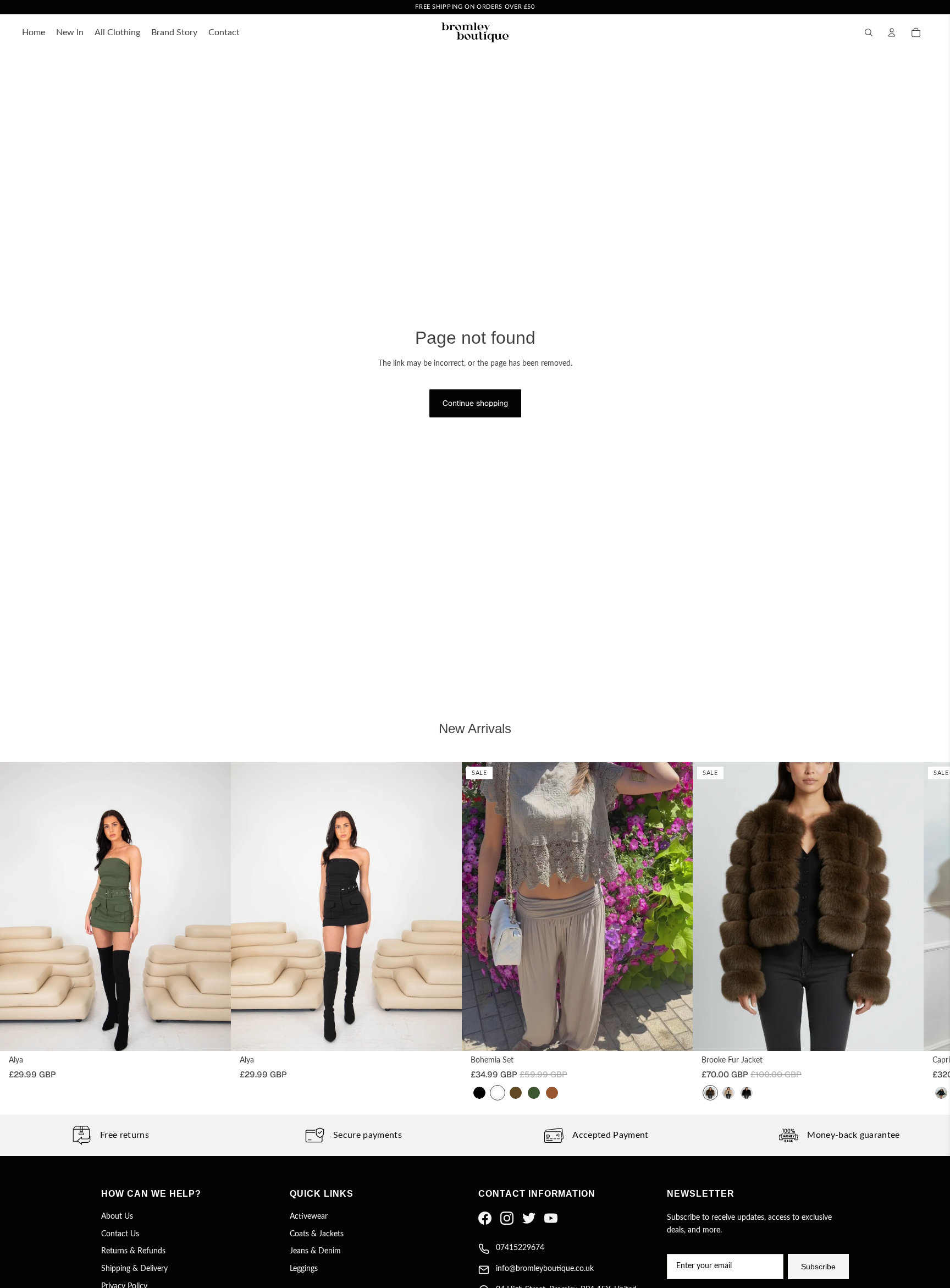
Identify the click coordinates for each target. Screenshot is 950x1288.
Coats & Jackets (317, 1234)
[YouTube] (550, 1218)
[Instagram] (506, 1218)
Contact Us (120, 1234)
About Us (117, 1216)
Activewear (309, 1216)
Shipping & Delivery (134, 1269)
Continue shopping (475, 403)
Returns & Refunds (133, 1251)
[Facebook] (484, 1218)
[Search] (869, 32)
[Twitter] (528, 1218)
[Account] (892, 32)
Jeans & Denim (315, 1251)
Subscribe (818, 1266)
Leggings (304, 1269)
